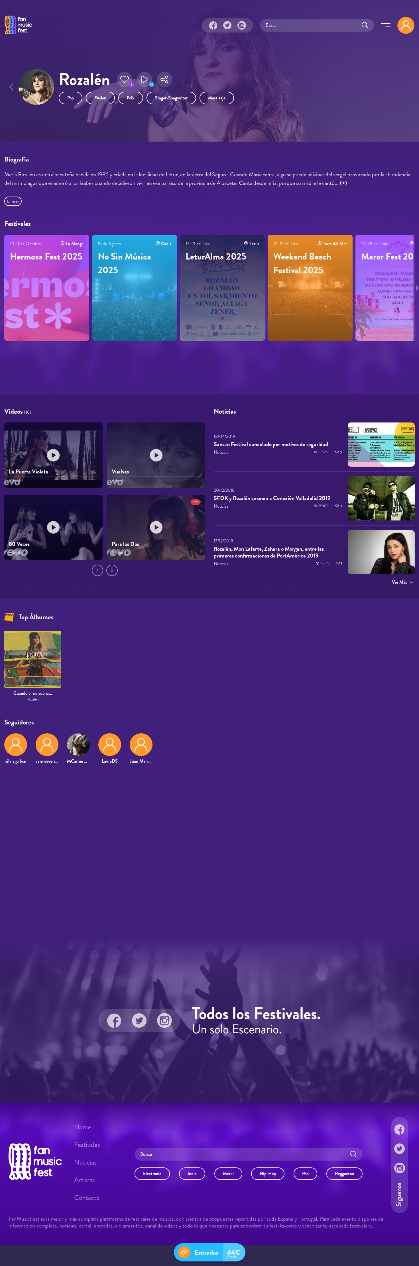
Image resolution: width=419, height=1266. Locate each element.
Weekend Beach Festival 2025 (302, 263)
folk (131, 98)
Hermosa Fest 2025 (46, 256)
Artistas (84, 1180)
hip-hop (268, 1173)
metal (228, 1173)
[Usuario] (405, 25)
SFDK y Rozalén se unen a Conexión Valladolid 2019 (272, 498)
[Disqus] (209, 851)
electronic (152, 1173)
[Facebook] (213, 25)
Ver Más (399, 582)
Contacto (87, 1197)
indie (192, 1173)
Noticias (85, 1162)
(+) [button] (343, 183)
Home (82, 1127)
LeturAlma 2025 (216, 256)
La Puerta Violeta (28, 472)
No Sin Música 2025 (124, 263)
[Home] (18, 35)
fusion (100, 98)
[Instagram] (241, 25)
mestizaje (216, 98)
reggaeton (344, 1173)
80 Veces (19, 544)
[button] (124, 79)
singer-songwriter (171, 98)
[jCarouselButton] (416, 287)
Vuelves (120, 472)
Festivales (87, 1144)
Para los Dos (125, 544)
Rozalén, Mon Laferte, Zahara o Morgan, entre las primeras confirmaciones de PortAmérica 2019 (269, 552)
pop (70, 98)
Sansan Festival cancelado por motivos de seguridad (271, 444)
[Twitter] (227, 25)
